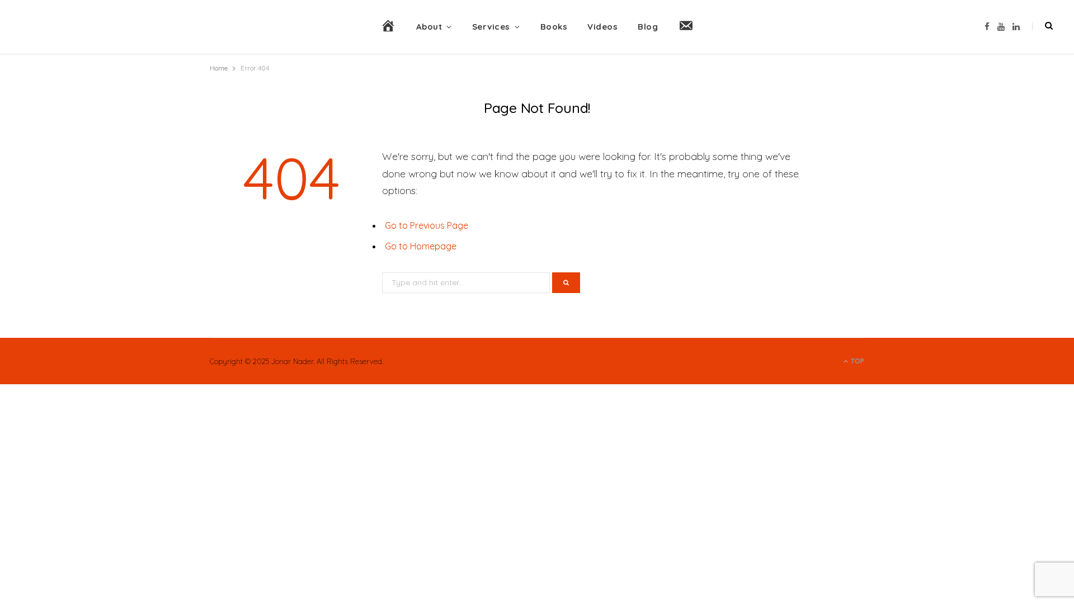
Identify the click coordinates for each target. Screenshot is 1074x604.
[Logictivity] (105, 27)
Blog (648, 26)
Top (856, 361)
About (429, 26)
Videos (602, 26)
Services (491, 26)
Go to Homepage (420, 246)
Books (554, 26)
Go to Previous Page (426, 225)
